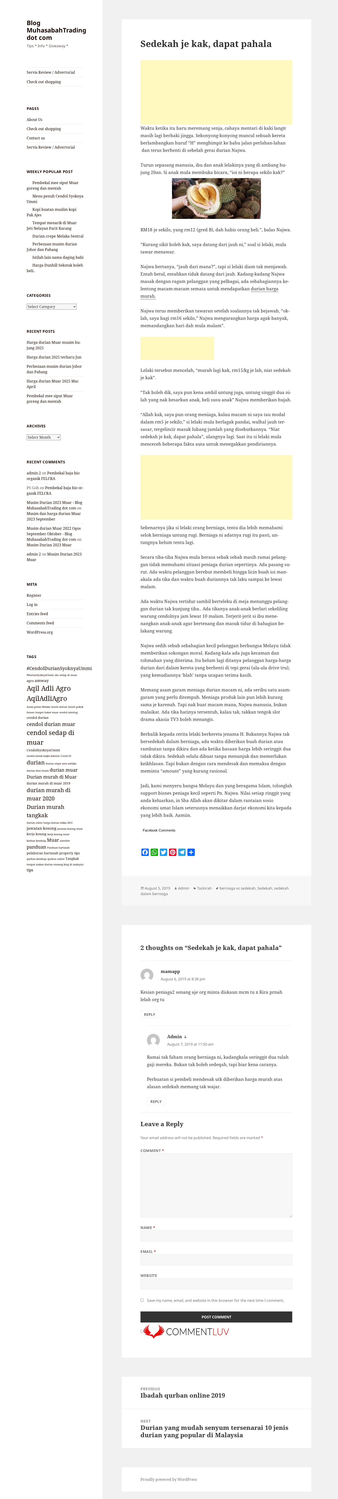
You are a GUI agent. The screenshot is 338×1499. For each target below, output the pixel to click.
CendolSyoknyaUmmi (43, 750)
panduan (36, 847)
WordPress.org (40, 632)
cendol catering (68, 712)
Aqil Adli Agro (49, 688)
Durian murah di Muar (52, 777)
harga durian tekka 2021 (58, 822)
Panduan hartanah (58, 847)
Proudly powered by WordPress (168, 1479)
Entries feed (37, 613)
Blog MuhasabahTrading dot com (56, 30)
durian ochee (35, 822)
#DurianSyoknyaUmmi (40, 675)
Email (148, 1251)
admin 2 (34, 473)
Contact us (36, 138)
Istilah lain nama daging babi (57, 257)
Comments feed (40, 623)
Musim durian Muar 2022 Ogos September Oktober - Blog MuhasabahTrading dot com (54, 534)
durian (36, 762)
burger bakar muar (46, 712)
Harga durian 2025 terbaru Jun (54, 357)
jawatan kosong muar (70, 828)
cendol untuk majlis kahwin (43, 756)
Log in (32, 604)
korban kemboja (36, 840)
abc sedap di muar (66, 675)
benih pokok (75, 706)
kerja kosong (36, 834)
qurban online (56, 859)
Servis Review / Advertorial (51, 72)
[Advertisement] (216, 92)
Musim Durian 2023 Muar (49, 544)
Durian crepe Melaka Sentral (57, 236)
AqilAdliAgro (47, 698)
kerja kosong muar (58, 834)
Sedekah (264, 888)
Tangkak (72, 858)
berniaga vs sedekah (237, 888)
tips (30, 870)
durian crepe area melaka (61, 763)
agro (30, 681)
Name (147, 1227)
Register (34, 595)
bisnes (30, 712)
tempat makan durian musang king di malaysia (55, 864)
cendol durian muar (51, 723)
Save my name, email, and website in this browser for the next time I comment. (215, 1300)
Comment (152, 1150)
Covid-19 (66, 756)
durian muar (63, 770)
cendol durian (38, 717)
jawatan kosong (41, 828)
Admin (183, 888)
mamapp (170, 971)
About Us (34, 119)
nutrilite (65, 840)
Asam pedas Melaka (38, 706)
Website (148, 1275)
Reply (149, 1014)
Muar (53, 840)
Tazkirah (204, 888)
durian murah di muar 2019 (48, 783)
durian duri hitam (38, 770)
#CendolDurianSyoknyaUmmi (59, 668)
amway (42, 680)
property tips (69, 853)
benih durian (59, 706)
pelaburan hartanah (42, 853)
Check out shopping (44, 81)
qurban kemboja (36, 859)
